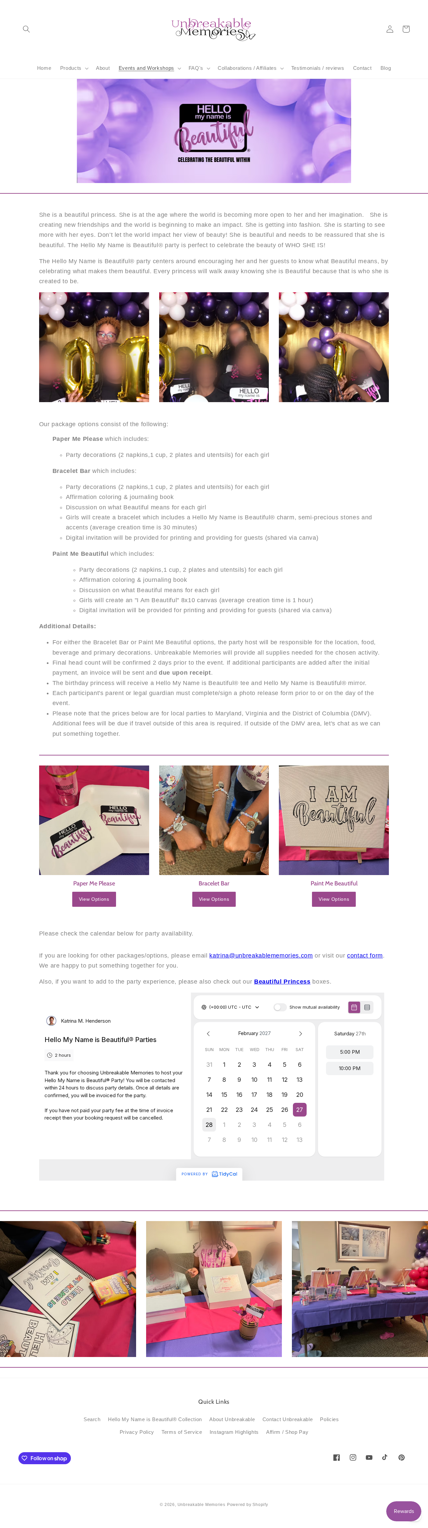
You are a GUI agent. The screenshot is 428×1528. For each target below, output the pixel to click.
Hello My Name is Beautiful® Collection (155, 1419)
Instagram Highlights (234, 1432)
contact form (365, 955)
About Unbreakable (232, 1419)
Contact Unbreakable (287, 1419)
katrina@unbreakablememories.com (261, 955)
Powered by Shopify (247, 1504)
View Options (94, 899)
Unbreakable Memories (201, 1504)
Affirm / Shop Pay (287, 1432)
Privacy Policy (137, 1432)
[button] (26, 29)
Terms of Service (182, 1432)
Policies (329, 1419)
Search (92, 1419)
